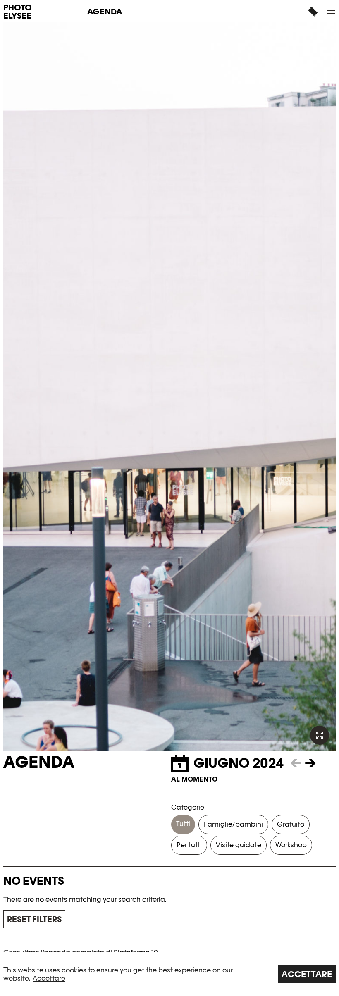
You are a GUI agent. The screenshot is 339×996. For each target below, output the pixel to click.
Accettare (49, 978)
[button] (331, 10)
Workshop (291, 845)
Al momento (194, 779)
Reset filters (34, 919)
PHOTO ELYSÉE (17, 11)
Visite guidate (238, 845)
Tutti (183, 824)
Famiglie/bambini (233, 824)
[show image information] (319, 735)
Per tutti (189, 845)
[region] (169, 974)
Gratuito (290, 824)
